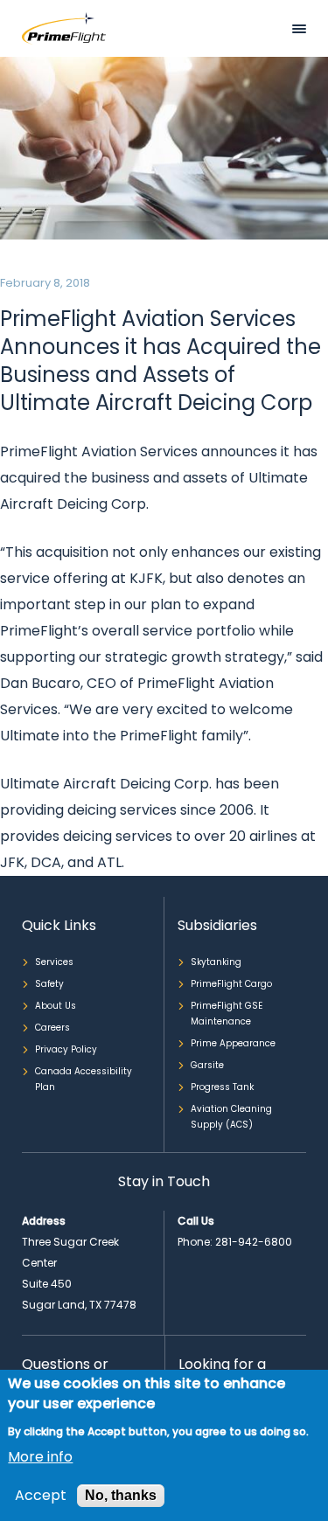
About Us (55, 1005)
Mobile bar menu (299, 28)
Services (54, 962)
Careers (52, 1027)
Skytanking (216, 962)
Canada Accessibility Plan (83, 1079)
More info (40, 1457)
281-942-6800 (253, 1241)
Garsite (207, 1065)
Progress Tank (222, 1087)
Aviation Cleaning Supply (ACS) (231, 1116)
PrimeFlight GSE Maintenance (226, 1013)
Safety (49, 983)
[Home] (64, 27)
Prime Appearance (233, 1043)
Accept (40, 1496)
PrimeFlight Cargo (231, 983)
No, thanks (121, 1495)
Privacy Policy (66, 1049)
